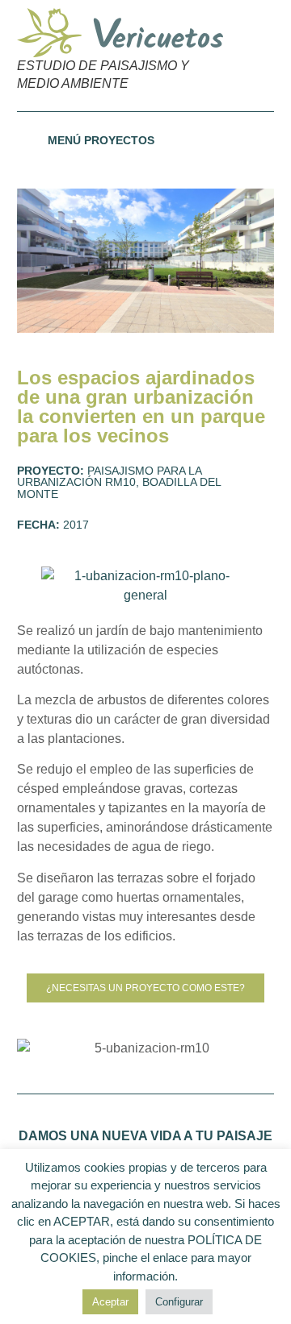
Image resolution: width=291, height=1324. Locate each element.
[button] (254, 55)
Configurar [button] (179, 1302)
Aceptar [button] (110, 1302)
